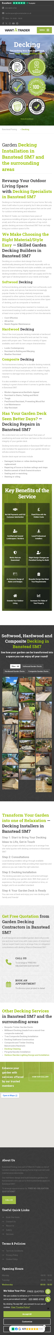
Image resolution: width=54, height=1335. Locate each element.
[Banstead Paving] (14, 30)
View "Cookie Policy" (20, 1307)
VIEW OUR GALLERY (40, 1077)
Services (10, 1234)
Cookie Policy (12, 1259)
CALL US (9, 1200)
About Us (10, 1226)
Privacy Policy (12, 1255)
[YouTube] (13, 23)
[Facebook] (3, 23)
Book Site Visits (13, 1217)
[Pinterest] (17, 23)
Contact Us (11, 1221)
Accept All (27, 1314)
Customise (27, 1322)
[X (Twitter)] (6, 23)
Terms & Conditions (14, 1251)
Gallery (9, 1230)
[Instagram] (9, 23)
